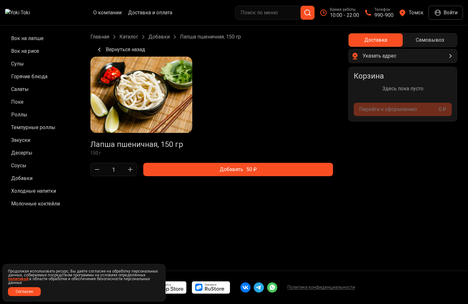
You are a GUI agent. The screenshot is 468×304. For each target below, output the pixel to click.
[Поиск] (308, 13)
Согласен (24, 291)
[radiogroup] (402, 40)
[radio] (376, 40)
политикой (18, 279)
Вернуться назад (125, 49)
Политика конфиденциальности (321, 287)
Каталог (128, 36)
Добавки (159, 36)
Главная (99, 36)
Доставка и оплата (150, 12)
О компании (107, 12)
